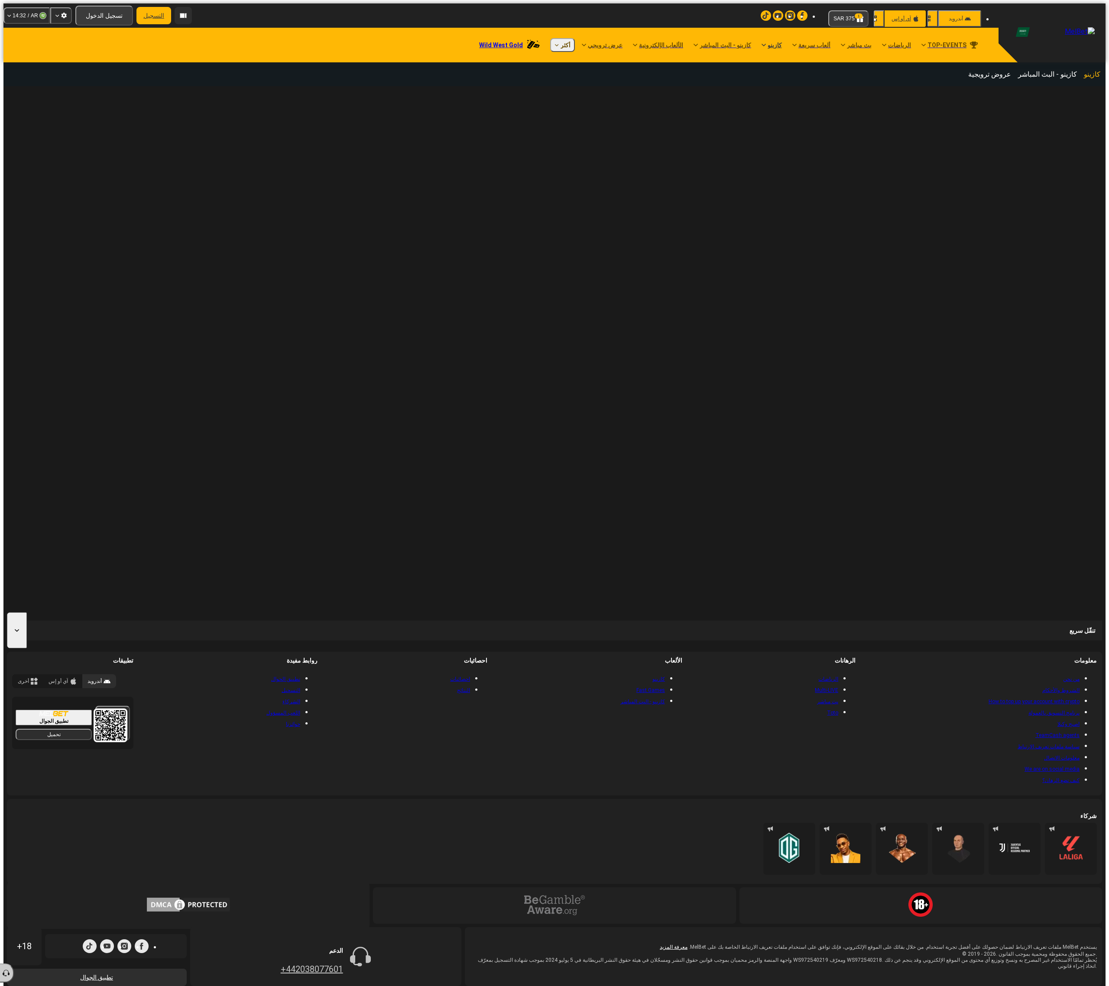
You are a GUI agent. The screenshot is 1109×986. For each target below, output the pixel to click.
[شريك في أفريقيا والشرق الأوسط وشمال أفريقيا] (1014, 848)
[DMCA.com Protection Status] (188, 905)
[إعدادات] (61, 15)
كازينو (1092, 74)
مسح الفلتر (951, 97)
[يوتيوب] (107, 946)
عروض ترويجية (989, 74)
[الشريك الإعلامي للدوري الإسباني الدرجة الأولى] (1071, 848)
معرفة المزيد (673, 947)
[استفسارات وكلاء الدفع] (183, 15)
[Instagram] (124, 946)
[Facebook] (142, 946)
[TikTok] (90, 946)
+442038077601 (312, 969)
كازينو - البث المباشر (1047, 74)
